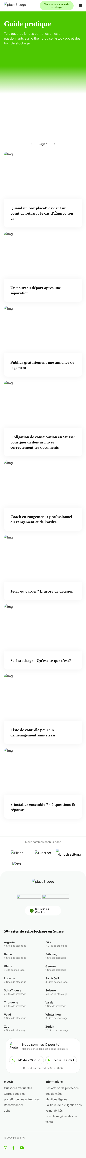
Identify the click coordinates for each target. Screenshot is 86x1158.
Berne (8, 954)
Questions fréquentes (18, 1088)
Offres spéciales (14, 1093)
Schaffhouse (12, 990)
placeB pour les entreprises (22, 1099)
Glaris (8, 966)
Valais (49, 1002)
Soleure (50, 990)
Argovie (9, 942)
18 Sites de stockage (57, 1030)
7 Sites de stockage (56, 945)
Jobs (7, 1110)
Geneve (50, 966)
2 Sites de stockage (15, 993)
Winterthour (53, 1014)
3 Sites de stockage (15, 981)
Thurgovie (11, 1002)
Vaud (7, 1014)
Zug (6, 1026)
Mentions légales (56, 1099)
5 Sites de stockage (56, 993)
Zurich (49, 1026)
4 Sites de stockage (15, 945)
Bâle (48, 942)
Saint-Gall (52, 978)
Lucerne (9, 978)
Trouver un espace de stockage (56, 6)
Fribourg (51, 954)
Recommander (13, 1105)
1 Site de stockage (55, 957)
